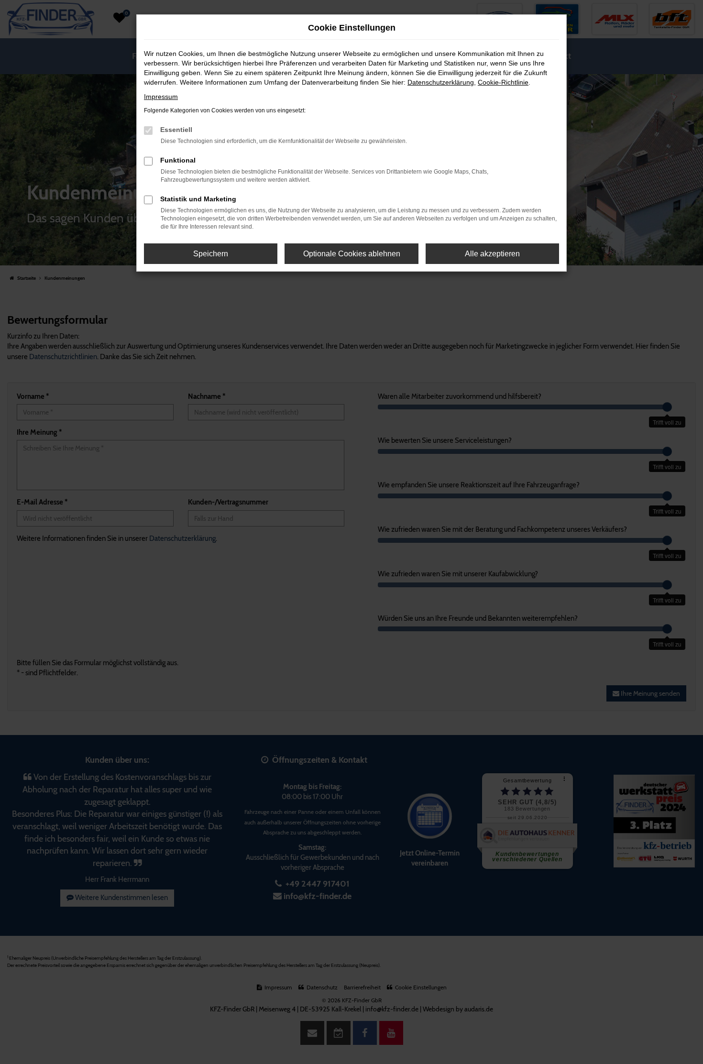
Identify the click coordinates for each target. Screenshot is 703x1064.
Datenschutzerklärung (440, 82)
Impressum (161, 96)
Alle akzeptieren (492, 254)
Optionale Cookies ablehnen (351, 254)
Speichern (210, 254)
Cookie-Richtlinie (503, 82)
